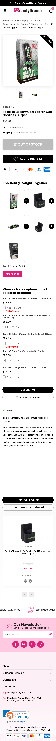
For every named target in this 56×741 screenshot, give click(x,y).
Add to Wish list (31, 158)
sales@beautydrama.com (19, 692)
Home (6, 20)
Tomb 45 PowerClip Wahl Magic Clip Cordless (24, 351)
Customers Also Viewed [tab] (28, 507)
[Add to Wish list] (25, 581)
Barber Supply (22, 20)
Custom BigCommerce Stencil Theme (23, 730)
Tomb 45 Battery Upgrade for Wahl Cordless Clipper (27, 298)
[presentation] (24, 594)
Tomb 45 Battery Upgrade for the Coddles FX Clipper (28, 334)
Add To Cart (14, 308)
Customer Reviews (28, 397)
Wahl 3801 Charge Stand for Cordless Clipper (24, 367)
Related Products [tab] (28, 499)
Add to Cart (12, 274)
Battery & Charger (29, 24)
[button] (16, 716)
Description (28, 389)
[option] (28, 60)
